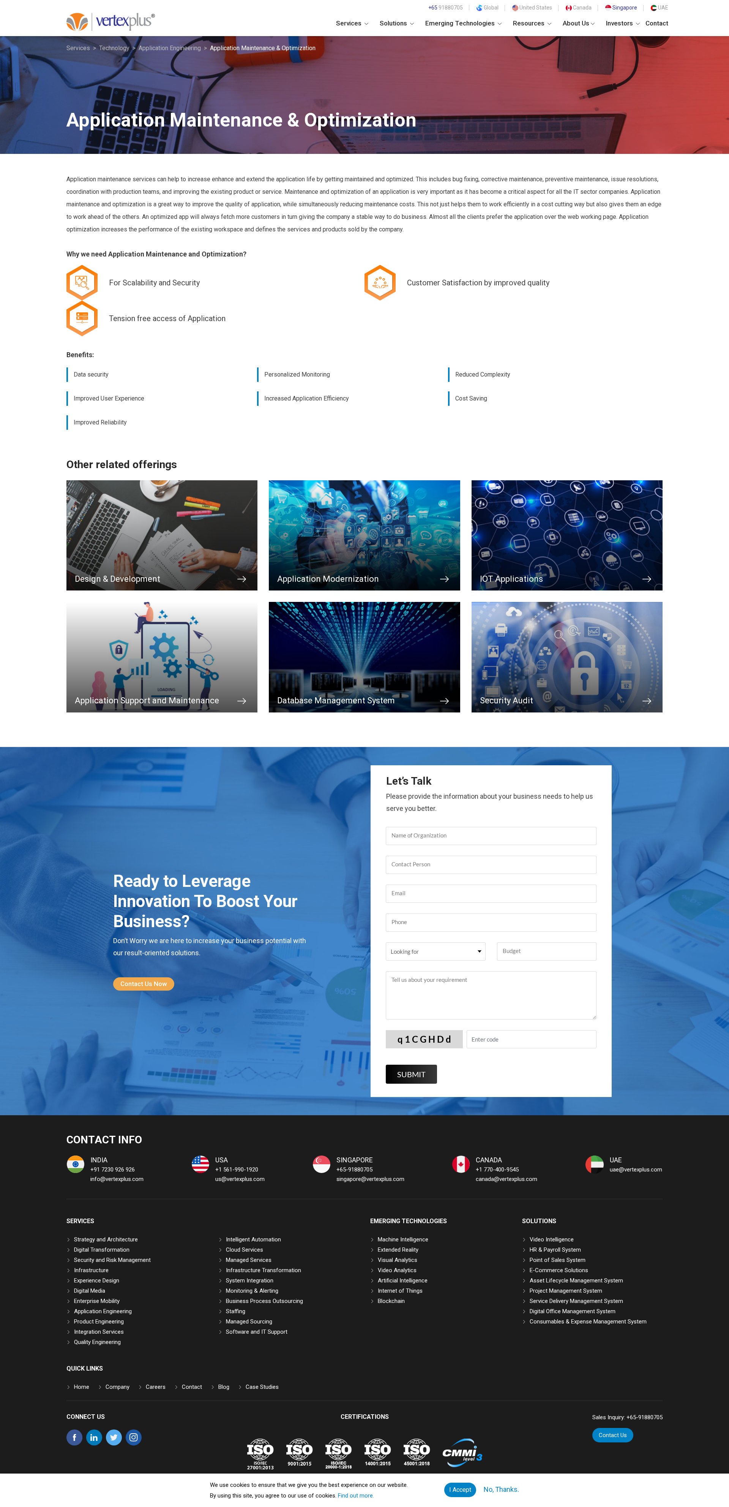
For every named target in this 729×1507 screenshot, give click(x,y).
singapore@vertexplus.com (370, 1179)
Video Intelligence (552, 1239)
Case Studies (262, 1387)
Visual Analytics (397, 1260)
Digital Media (89, 1290)
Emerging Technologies (460, 23)
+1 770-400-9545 (497, 1169)
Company (117, 1387)
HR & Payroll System (555, 1249)
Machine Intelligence (403, 1239)
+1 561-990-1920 (236, 1169)
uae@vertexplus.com (636, 1169)
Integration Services (99, 1331)
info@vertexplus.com (117, 1179)
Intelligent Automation (253, 1239)
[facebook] (74, 1443)
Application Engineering (170, 48)
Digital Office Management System (572, 1311)
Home (81, 1387)
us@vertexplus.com (240, 1179)
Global (491, 8)
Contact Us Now (143, 984)
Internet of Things (400, 1290)
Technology (114, 48)
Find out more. (356, 1495)
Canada (582, 8)
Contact (656, 23)
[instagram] (134, 1443)
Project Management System (566, 1290)
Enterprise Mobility (97, 1301)
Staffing (235, 1311)
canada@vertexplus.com (506, 1179)
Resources (529, 23)
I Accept (460, 1489)
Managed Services (248, 1260)
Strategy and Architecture (106, 1239)
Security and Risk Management (112, 1260)
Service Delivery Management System (576, 1301)
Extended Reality (398, 1249)
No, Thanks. (501, 1489)
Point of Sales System (557, 1260)
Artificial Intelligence (403, 1280)
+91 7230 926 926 (112, 1169)
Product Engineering (99, 1321)
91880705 (445, 8)
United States (535, 8)
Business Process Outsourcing (264, 1301)
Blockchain (391, 1301)
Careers (156, 1387)
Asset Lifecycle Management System (576, 1280)
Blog (223, 1387)
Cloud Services (244, 1249)
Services (349, 23)
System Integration (249, 1280)
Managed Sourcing (249, 1321)
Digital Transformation (101, 1249)
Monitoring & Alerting (252, 1290)
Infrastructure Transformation (263, 1270)
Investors (620, 23)
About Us (576, 23)
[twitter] (114, 1443)
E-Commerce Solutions (559, 1270)
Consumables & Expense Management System (588, 1321)
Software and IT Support (256, 1331)
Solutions (394, 23)
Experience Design (96, 1280)
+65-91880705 (354, 1169)
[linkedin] (94, 1443)
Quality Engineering (97, 1342)
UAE (662, 8)
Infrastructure (91, 1270)
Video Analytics (397, 1270)
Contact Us (613, 1435)
